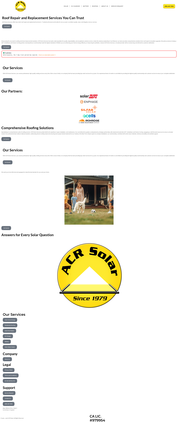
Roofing (95, 6)
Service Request (117, 6)
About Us (104, 6)
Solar (66, 6)
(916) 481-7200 (169, 6)
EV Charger (75, 6)
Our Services (14, 314)
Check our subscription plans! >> (47, 55)
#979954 (97, 420)
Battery (86, 6)
